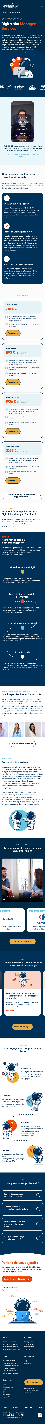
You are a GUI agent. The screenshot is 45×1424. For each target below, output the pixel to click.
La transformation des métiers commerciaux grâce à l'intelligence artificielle (22, 995)
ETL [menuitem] (4, 1392)
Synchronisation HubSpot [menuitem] (11, 1366)
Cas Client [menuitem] (27, 1363)
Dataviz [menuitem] (5, 1389)
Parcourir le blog (21, 1027)
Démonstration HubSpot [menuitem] (10, 1373)
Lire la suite (10, 1011)
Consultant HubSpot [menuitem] (9, 1370)
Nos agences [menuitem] (28, 1342)
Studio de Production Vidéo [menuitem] (12, 1349)
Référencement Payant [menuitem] (10, 1346)
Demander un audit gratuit (15, 1279)
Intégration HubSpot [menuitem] (9, 1363)
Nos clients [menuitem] (27, 1349)
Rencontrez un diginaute (22, 744)
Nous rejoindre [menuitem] (29, 1344)
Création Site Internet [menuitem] (9, 1342)
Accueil (4, 12)
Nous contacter (10, 1287)
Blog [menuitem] (25, 1361)
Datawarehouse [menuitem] (8, 1387)
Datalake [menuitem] (6, 1384)
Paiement (12, 333)
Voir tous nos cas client (21, 941)
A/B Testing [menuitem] (6, 1394)
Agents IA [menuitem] (6, 1397)
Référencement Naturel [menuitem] (10, 1344)
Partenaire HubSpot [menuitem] (9, 1361)
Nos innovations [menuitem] (29, 1346)
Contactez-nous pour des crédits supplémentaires (21, 496)
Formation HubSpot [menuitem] (9, 1368)
